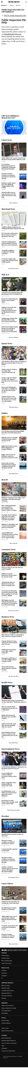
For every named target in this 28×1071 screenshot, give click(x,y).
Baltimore (4, 5)
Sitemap (4, 998)
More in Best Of (13, 543)
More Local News (14, 203)
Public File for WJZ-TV (8, 1005)
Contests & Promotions (8, 990)
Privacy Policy (5, 1020)
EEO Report (5, 1013)
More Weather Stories (13, 877)
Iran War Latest (5, 958)
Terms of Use (5, 1028)
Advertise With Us (6, 993)
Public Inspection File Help (9, 1008)
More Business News (13, 676)
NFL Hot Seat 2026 (7, 960)
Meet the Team (6, 985)
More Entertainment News (13, 810)
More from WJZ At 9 (13, 337)
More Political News (13, 473)
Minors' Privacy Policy (7, 1030)
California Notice (6, 1023)
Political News (5, 955)
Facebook (4, 973)
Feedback (4, 1048)
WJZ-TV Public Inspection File (15, 16)
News (11, 5)
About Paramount (6, 1038)
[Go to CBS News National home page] (14, 2)
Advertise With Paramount (9, 1040)
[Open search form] (26, 2)
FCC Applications (6, 1010)
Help (3, 1045)
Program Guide (6, 988)
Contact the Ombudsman (8, 1051)
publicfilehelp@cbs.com (12, 34)
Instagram (4, 975)
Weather (18, 5)
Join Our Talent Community (9, 1043)
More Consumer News (13, 610)
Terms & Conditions (7, 995)
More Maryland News (13, 268)
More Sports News (13, 407)
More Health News (13, 742)
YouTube (4, 970)
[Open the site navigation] (4, 2)
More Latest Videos (13, 944)
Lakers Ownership (6, 963)
